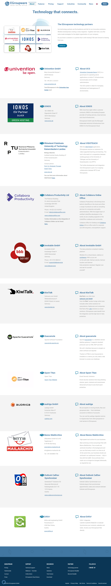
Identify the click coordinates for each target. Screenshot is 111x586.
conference (83, 257)
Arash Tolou (48, 169)
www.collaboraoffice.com (52, 215)
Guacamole (88, 340)
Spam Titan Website (51, 380)
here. (46, 224)
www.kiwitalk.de (49, 307)
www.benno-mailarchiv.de (52, 447)
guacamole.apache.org (52, 343)
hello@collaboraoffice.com (57, 212)
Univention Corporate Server (88, 72)
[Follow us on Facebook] (89, 567)
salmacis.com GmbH (86, 299)
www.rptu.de (48, 172)
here (53, 178)
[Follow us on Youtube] (91, 567)
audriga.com (48, 419)
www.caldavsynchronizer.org (53, 495)
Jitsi (90, 309)
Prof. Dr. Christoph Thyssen (52, 166)
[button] (4, 582)
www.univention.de (50, 84)
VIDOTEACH (89, 147)
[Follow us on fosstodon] (94, 567)
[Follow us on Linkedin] (92, 567)
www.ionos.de (49, 121)
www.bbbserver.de (50, 266)
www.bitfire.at (48, 531)
